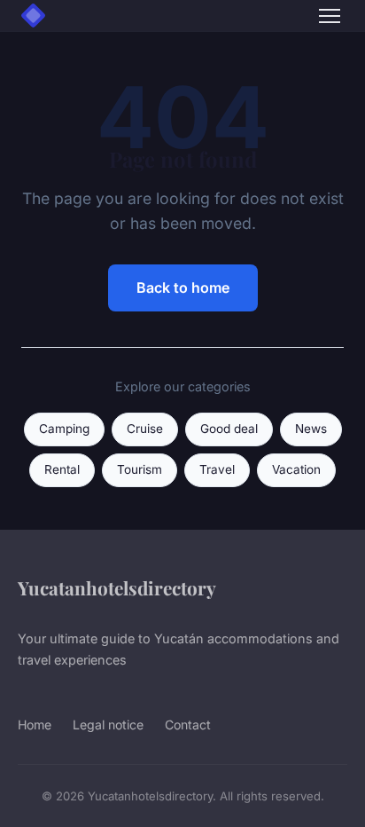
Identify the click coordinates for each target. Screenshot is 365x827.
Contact (188, 724)
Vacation (296, 469)
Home (34, 724)
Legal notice (108, 724)
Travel (217, 469)
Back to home (182, 287)
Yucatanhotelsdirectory (117, 587)
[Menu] (329, 16)
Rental (62, 469)
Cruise (145, 428)
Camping (64, 428)
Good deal (229, 428)
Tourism (139, 469)
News (311, 428)
